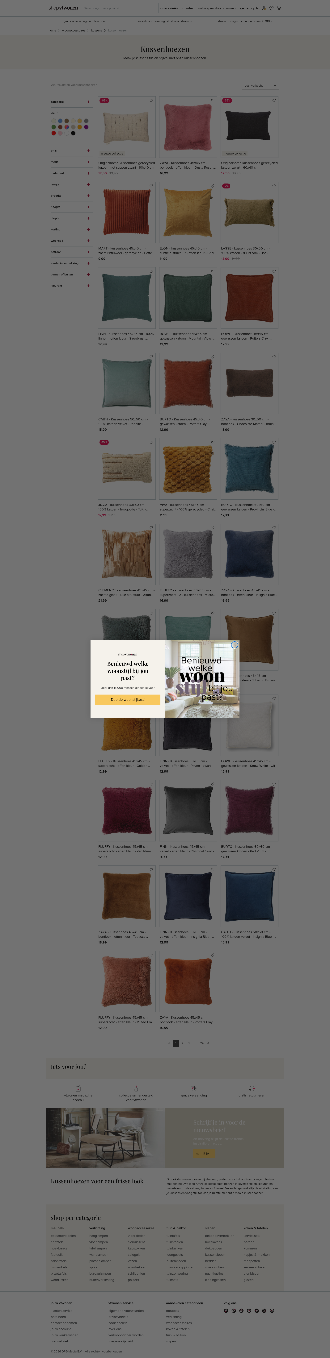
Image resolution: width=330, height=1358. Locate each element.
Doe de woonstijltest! (128, 700)
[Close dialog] (234, 645)
